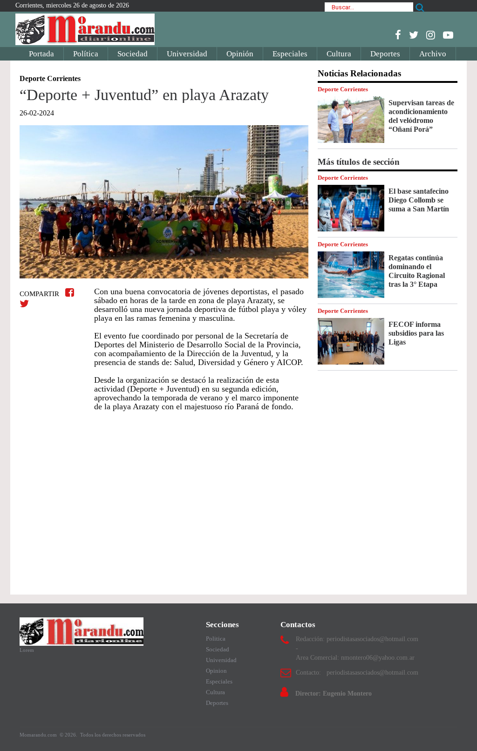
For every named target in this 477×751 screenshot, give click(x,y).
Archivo (432, 53)
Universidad (187, 53)
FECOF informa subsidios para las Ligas (416, 333)
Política (85, 53)
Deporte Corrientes (343, 89)
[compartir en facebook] (71, 292)
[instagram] (430, 35)
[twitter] (413, 35)
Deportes (385, 53)
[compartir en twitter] (24, 304)
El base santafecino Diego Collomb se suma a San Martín (418, 200)
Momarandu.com (39, 734)
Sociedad (132, 53)
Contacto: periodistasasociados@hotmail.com (357, 672)
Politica (215, 638)
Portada (41, 53)
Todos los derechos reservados (112, 734)
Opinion (216, 670)
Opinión (239, 53)
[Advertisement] (164, 503)
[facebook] (398, 35)
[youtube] (448, 35)
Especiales (290, 53)
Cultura (339, 53)
